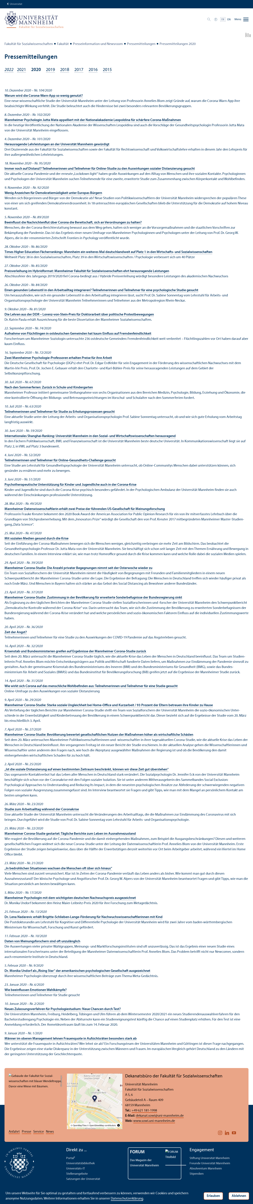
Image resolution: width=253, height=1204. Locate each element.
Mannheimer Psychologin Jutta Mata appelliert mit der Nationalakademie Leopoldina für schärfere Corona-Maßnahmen (93, 120)
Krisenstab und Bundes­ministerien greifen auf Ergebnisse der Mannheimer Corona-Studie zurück (75, 651)
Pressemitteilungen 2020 (178, 44)
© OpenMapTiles (79, 1125)
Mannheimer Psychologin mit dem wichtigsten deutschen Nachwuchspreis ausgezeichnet (70, 898)
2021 (21, 70)
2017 (78, 70)
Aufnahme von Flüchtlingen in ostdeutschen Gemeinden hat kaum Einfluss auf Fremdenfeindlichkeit (78, 333)
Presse (26, 1132)
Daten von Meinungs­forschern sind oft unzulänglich (42, 941)
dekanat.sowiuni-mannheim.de (160, 1116)
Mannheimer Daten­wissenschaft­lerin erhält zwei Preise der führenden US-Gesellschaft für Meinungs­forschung (85, 509)
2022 (9, 70)
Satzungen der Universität (83, 1179)
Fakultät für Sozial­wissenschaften (29, 44)
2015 (107, 70)
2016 (93, 70)
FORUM (137, 1152)
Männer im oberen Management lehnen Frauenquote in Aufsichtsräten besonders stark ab (71, 1038)
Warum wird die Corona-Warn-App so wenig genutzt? (44, 96)
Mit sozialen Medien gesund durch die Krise (36, 538)
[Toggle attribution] (118, 1125)
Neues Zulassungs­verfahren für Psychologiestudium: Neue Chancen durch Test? (63, 1009)
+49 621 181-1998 (144, 1110)
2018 (64, 70)
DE (223, 19)
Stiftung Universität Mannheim (210, 1158)
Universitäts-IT (75, 1168)
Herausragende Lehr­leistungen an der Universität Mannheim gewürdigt (57, 144)
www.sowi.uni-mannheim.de (154, 1121)
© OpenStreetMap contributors (101, 1125)
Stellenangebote (77, 1174)
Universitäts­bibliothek (80, 1163)
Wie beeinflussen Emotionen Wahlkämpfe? (36, 990)
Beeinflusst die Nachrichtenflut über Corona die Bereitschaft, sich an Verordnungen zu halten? (73, 222)
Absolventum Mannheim (206, 1168)
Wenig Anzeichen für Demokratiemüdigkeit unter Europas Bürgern (53, 193)
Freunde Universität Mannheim (210, 1163)
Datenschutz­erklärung (127, 1198)
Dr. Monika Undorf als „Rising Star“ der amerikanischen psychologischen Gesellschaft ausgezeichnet (77, 971)
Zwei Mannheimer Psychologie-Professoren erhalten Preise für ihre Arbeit (58, 358)
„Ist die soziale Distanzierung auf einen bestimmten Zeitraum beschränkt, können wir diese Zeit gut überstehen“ (87, 769)
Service (38, 1132)
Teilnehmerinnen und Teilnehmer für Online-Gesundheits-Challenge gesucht (60, 460)
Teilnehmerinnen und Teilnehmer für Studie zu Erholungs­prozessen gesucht (60, 412)
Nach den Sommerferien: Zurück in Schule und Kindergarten (49, 387)
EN (229, 19)
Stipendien (197, 1174)
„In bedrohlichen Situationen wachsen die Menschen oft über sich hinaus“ (58, 868)
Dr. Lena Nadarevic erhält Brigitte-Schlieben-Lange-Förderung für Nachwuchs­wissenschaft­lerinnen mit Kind (84, 917)
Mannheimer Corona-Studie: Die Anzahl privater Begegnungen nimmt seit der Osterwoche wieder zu (78, 568)
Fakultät (63, 44)
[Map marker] (94, 1098)
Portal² (70, 1158)
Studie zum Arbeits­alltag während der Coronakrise (42, 809)
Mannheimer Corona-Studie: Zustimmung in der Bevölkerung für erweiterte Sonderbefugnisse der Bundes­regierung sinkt (93, 597)
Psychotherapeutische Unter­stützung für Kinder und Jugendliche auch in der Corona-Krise (70, 485)
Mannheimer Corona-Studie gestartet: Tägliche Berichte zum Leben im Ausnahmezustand (70, 834)
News (50, 1132)
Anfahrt (14, 1132)
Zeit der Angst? (16, 632)
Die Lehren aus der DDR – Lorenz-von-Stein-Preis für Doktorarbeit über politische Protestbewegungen (79, 314)
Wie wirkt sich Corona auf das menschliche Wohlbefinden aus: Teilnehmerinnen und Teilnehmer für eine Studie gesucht (91, 686)
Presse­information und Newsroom (98, 44)
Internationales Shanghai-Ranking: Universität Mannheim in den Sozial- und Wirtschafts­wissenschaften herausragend (90, 436)
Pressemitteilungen (141, 44)
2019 (50, 70)
